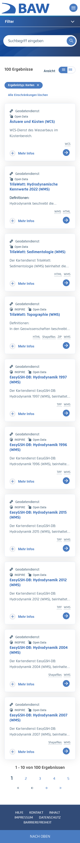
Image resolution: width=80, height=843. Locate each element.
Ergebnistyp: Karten (21, 85)
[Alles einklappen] (62, 70)
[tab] (40, 21)
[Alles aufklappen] (71, 70)
